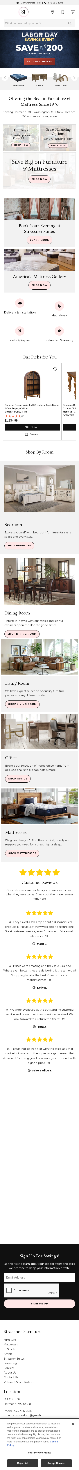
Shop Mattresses (22, 853)
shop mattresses (39, 61)
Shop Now (21, 145)
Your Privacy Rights (39, 1452)
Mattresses (11, 1344)
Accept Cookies (56, 1463)
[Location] (52, 12)
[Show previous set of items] (4, 77)
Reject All (22, 1463)
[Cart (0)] (73, 12)
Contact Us (11, 1377)
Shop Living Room (22, 704)
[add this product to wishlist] (55, 369)
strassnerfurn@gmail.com (29, 1415)
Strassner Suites (14, 1358)
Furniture (10, 1339)
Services (9, 1368)
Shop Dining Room (22, 633)
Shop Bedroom (19, 545)
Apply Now (58, 145)
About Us (10, 1372)
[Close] (73, 1424)
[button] (5, 12)
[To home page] (23, 11)
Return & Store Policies (19, 1382)
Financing (10, 1363)
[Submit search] (70, 23)
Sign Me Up (39, 1303)
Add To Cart (32, 427)
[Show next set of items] (74, 77)
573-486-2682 (55, 2)
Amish (8, 1354)
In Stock (9, 1349)
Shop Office (18, 778)
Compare (34, 434)
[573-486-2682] (62, 12)
